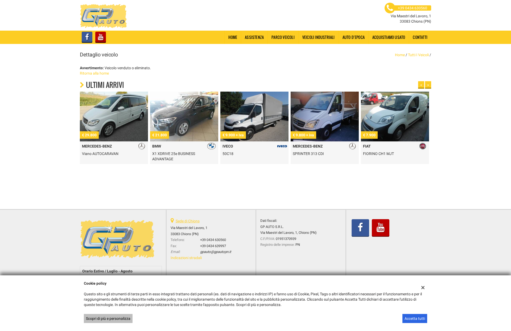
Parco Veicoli (283, 37)
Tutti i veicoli (418, 55)
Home (232, 37)
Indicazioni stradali (186, 258)
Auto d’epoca (354, 37)
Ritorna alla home (94, 73)
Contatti (420, 37)
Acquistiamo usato (388, 37)
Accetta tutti (415, 318)
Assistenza (254, 37)
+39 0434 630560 (213, 240)
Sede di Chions (188, 221)
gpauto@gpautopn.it (215, 252)
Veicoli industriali (318, 37)
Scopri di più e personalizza (108, 318)
